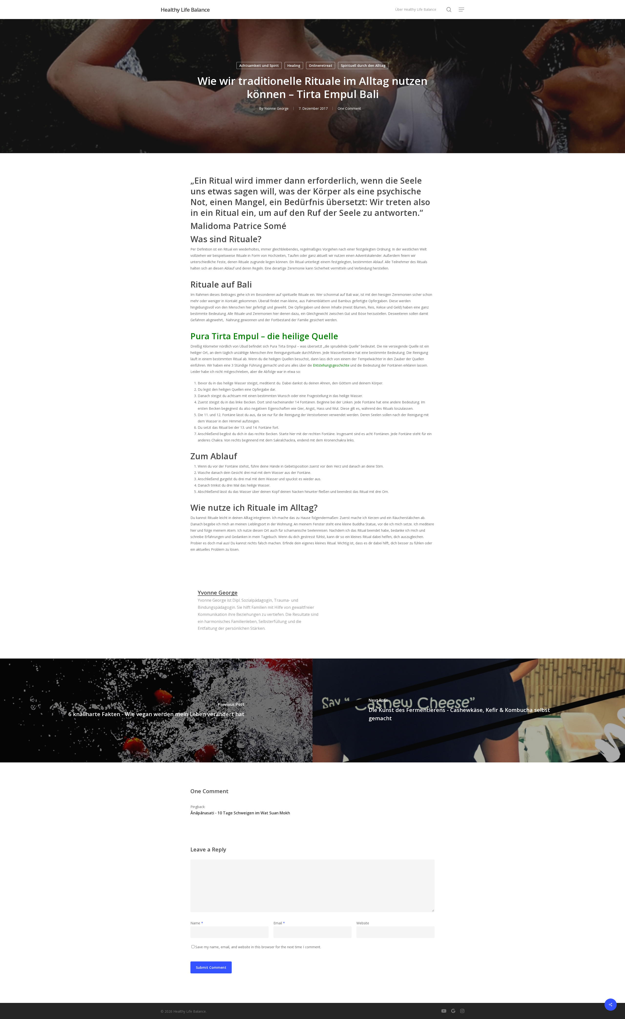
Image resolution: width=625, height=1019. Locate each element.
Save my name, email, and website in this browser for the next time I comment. (258, 947)
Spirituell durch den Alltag (363, 65)
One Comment (349, 108)
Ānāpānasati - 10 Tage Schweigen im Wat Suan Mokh (240, 813)
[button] (462, 9)
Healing (293, 65)
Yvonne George (276, 108)
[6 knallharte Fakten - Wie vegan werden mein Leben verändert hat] (156, 710)
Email (279, 923)
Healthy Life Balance (185, 9)
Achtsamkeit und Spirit (259, 65)
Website (362, 923)
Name (196, 923)
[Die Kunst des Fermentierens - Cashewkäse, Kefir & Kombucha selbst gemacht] (468, 710)
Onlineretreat (320, 65)
